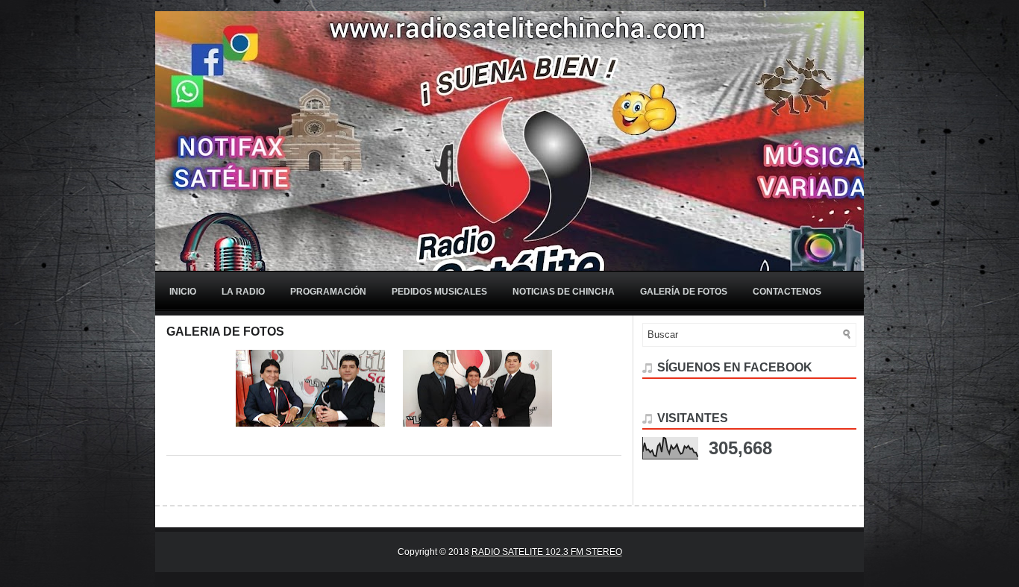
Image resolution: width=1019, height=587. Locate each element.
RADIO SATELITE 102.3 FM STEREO (546, 552)
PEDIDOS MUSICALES (439, 291)
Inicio (182, 291)
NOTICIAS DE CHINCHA (563, 291)
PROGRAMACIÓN (328, 291)
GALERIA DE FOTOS (225, 331)
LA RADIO (243, 291)
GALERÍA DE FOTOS (683, 291)
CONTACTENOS (787, 291)
